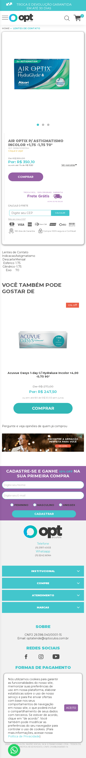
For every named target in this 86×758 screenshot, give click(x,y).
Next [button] (82, 362)
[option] (43, 76)
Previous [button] (4, 362)
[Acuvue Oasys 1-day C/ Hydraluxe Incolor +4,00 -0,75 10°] (43, 340)
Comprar (25, 177)
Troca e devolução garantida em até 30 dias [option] (44, 6)
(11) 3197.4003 (43, 547)
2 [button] (43, 125)
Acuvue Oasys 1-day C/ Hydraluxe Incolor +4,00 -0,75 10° (43, 374)
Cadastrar (44, 514)
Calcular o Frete (29, 213)
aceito (71, 707)
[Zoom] (43, 76)
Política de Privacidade (24, 736)
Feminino (21, 505)
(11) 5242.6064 (43, 555)
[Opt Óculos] (21, 18)
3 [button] (48, 125)
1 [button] (38, 125)
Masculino (45, 505)
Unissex (69, 505)
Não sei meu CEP (17, 219)
